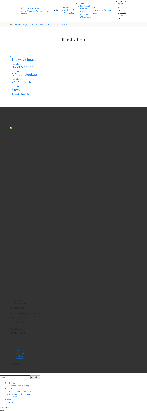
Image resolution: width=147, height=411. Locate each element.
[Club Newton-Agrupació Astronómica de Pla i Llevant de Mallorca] (36, 11)
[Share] (3, 407)
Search (34, 377)
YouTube (19, 356)
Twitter (19, 350)
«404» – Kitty (21, 82)
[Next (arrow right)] (3, 410)
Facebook (20, 353)
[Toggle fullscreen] (6, 407)
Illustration (16, 64)
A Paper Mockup (24, 75)
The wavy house (23, 60)
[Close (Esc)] (1, 407)
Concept (15, 94)
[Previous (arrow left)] (1, 410)
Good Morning (22, 67)
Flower (16, 90)
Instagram (20, 359)
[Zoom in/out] (8, 407)
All (11, 56)
